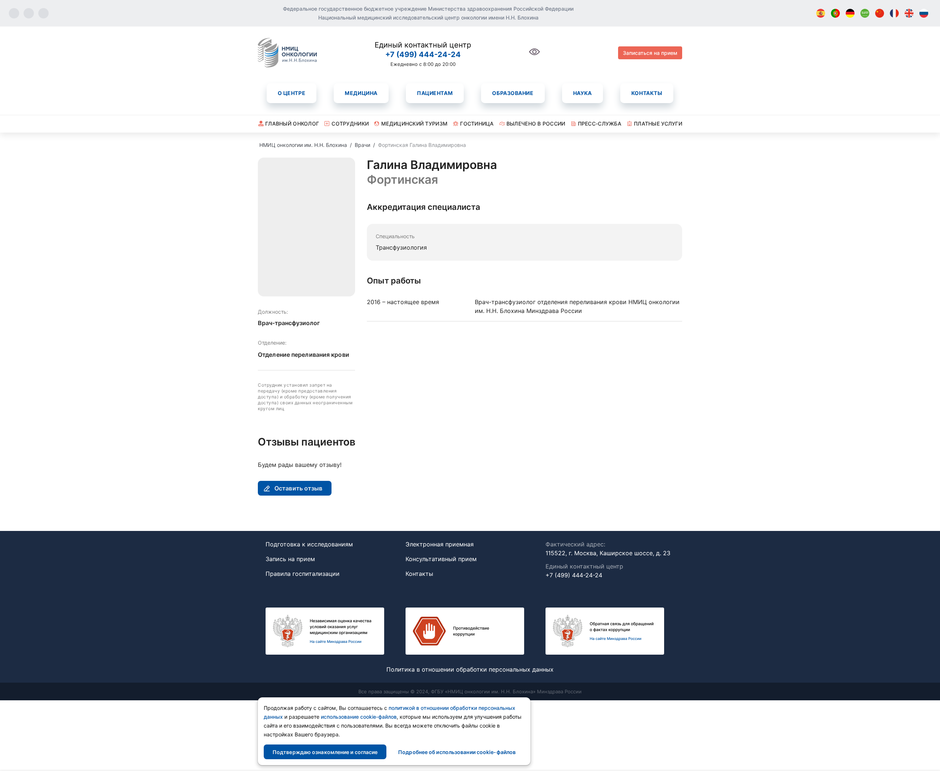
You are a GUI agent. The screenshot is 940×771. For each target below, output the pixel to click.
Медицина (361, 93)
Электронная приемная (440, 544)
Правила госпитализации (303, 573)
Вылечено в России (535, 123)
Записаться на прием (650, 53)
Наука (582, 93)
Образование (512, 93)
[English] (909, 13)
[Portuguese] (835, 13)
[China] (879, 13)
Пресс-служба (599, 123)
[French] (894, 13)
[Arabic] (864, 13)
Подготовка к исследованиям (309, 544)
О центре (291, 93)
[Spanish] (820, 13)
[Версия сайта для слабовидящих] (534, 55)
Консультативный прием (441, 559)
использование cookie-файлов (359, 717)
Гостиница (477, 123)
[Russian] (923, 13)
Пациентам (435, 93)
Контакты (646, 93)
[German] (850, 13)
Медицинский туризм (414, 123)
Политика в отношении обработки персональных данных (470, 669)
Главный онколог (292, 123)
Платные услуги (658, 123)
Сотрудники (350, 123)
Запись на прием (290, 559)
